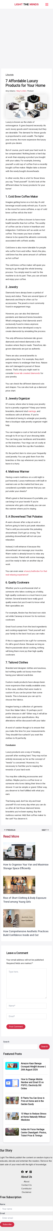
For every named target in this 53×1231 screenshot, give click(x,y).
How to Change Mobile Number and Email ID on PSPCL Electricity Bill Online (32, 1084)
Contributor (26, 1188)
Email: (2, 1213)
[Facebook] (22, 1172)
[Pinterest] (30, 1172)
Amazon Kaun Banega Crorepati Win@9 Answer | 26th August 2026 (33, 1066)
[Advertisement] (26, 37)
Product (30, 91)
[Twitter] (26, 1172)
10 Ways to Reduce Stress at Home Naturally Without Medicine (33, 1116)
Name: (3, 1204)
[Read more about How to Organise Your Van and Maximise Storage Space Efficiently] (19, 851)
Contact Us (26, 1185)
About (26, 1181)
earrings (32, 411)
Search (6, 1042)
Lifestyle (10, 74)
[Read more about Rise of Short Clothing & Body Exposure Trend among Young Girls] (19, 884)
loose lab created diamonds (27, 373)
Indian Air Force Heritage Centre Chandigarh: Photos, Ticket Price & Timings (33, 1132)
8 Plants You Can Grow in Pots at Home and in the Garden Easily (32, 1101)
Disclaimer (26, 1192)
